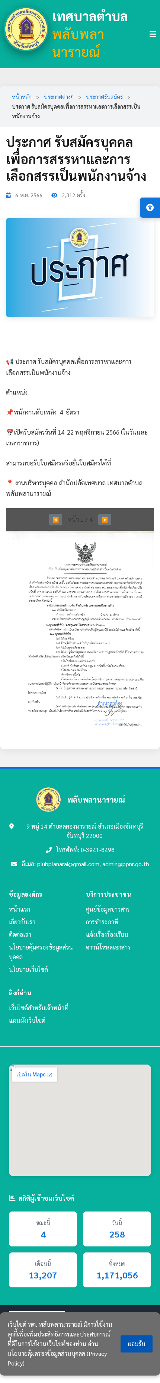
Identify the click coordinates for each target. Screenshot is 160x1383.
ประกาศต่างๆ (59, 96)
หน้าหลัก (22, 96)
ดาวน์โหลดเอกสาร (108, 947)
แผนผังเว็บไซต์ (27, 1020)
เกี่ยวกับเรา (22, 922)
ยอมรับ (136, 1344)
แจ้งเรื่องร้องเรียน (107, 934)
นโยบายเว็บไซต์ (28, 969)
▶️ (105, 519)
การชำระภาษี (102, 922)
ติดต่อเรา (20, 934)
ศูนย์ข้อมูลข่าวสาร (108, 909)
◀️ (55, 519)
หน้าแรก (19, 909)
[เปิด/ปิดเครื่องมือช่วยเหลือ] (150, 207)
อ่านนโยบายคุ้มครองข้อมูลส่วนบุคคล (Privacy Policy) (57, 1353)
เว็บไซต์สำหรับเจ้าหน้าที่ (38, 1008)
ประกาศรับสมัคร (104, 96)
